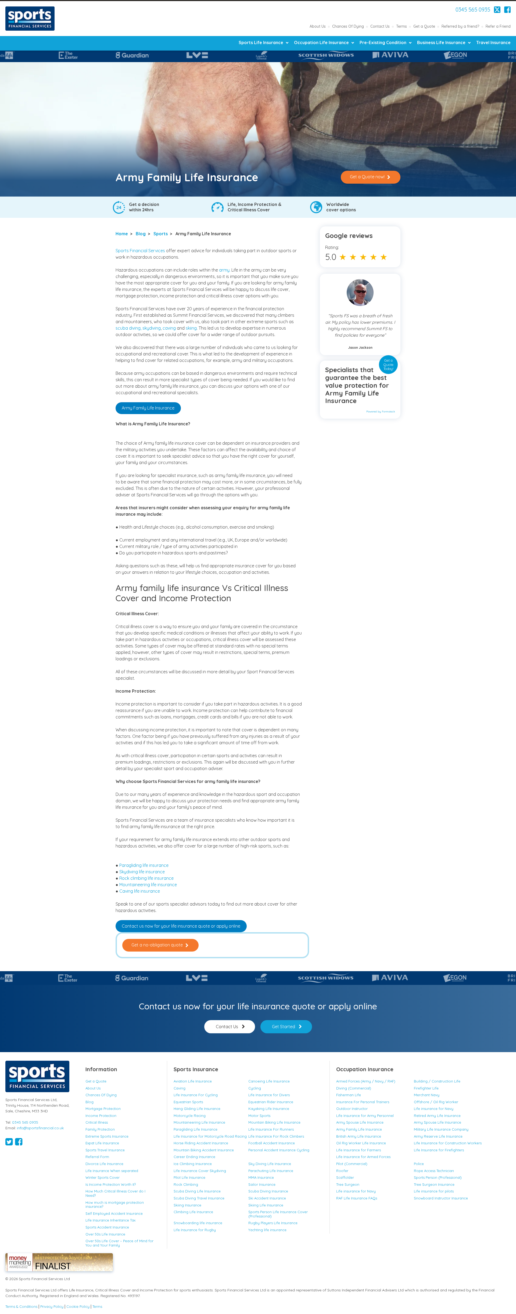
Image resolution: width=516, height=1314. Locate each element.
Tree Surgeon (347, 1184)
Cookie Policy (77, 1307)
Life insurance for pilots (434, 1191)
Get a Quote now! (367, 176)
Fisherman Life (348, 1095)
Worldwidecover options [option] (341, 207)
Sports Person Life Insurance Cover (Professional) (278, 1214)
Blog (141, 233)
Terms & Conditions (21, 1307)
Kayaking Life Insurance (268, 1108)
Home (122, 233)
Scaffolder (345, 1177)
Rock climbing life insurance (146, 878)
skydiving (151, 328)
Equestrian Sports (188, 1102)
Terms (401, 26)
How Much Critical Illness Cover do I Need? (115, 1193)
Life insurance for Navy (433, 1108)
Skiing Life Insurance (265, 1205)
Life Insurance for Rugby (195, 1230)
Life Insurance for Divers (269, 1095)
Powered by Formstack (380, 411)
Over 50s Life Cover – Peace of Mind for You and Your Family (119, 1243)
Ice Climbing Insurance (193, 1164)
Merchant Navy (426, 1095)
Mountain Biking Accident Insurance (204, 1150)
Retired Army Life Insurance (437, 1115)
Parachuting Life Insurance (270, 1171)
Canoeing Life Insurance (269, 1081)
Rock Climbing (186, 1184)
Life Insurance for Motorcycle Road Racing (210, 1136)
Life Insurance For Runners (271, 1129)
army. (224, 270)
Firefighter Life (426, 1088)
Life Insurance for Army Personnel (365, 1115)
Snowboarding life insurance (198, 1223)
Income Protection (100, 1115)
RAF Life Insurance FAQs (356, 1198)
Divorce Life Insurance (104, 1164)
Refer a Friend (498, 26)
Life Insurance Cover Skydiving (200, 1171)
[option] (64, 55)
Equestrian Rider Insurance (270, 1102)
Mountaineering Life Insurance (199, 1122)
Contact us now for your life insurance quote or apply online (181, 926)
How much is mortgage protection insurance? (114, 1204)
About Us (318, 26)
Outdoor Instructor (352, 1108)
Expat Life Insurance (102, 1143)
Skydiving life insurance (142, 871)
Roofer (342, 1171)
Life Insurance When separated (111, 1171)
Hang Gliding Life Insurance (197, 1108)
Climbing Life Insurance (193, 1212)
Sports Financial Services (30, 18)
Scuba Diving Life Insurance (197, 1191)
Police (419, 1164)
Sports (160, 233)
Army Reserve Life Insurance (438, 1136)
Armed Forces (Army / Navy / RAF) (365, 1081)
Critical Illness (96, 1122)
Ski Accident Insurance (267, 1198)
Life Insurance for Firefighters (439, 1150)
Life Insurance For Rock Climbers (276, 1136)
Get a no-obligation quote (157, 945)
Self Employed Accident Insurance (114, 1213)
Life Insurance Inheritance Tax (110, 1220)
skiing (191, 328)
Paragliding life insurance (144, 865)
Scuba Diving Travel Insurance (199, 1198)
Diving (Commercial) (353, 1088)
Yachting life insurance (267, 1230)
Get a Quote (424, 26)
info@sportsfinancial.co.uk (40, 1128)
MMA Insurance (261, 1177)
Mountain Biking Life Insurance (275, 1122)
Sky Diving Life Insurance (269, 1164)
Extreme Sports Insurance (106, 1136)
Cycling (254, 1088)
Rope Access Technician (434, 1171)
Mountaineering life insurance (148, 884)
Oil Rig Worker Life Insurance (361, 1143)
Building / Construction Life (437, 1081)
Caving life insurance (139, 891)
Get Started (283, 1026)
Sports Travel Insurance (105, 1150)
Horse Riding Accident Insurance (201, 1143)
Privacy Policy (51, 1307)
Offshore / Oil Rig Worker (436, 1102)
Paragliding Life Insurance (195, 1129)
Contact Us (380, 26)
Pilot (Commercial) (351, 1164)
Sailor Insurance (261, 1184)
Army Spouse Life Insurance (360, 1122)
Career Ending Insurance (194, 1157)
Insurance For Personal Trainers (362, 1102)
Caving (179, 1088)
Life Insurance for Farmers (358, 1150)
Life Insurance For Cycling (196, 1095)
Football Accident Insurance (271, 1143)
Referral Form (97, 1157)
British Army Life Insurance (358, 1136)
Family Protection (100, 1129)
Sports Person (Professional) (438, 1177)
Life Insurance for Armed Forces (363, 1157)
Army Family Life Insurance (148, 408)
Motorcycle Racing (190, 1115)
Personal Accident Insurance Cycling (278, 1150)
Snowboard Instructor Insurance (441, 1198)
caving (170, 328)
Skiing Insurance (187, 1205)
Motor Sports (259, 1115)
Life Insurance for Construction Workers (448, 1143)
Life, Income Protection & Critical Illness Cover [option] (254, 207)
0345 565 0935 (473, 9)
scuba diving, (128, 328)
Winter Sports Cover (102, 1177)
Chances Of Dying (348, 26)
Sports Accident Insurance (107, 1227)
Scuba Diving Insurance (268, 1191)
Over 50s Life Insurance (105, 1234)
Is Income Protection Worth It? (110, 1184)
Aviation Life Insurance (193, 1081)
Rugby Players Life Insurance (273, 1223)
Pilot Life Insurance (189, 1177)
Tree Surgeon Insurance (434, 1184)
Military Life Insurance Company (441, 1129)
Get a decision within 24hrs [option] (144, 207)
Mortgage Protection (103, 1108)
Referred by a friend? (460, 26)
